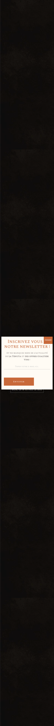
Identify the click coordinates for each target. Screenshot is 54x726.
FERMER (48, 340)
